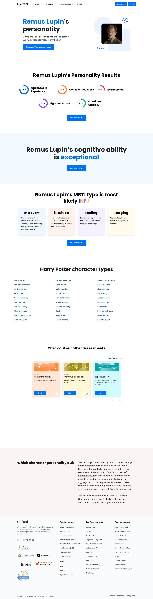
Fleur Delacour (103, 289)
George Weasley (21, 298)
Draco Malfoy (103, 315)
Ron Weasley (19, 280)
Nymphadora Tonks (22, 315)
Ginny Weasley (62, 320)
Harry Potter (54, 39)
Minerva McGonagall (106, 280)
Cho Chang (102, 293)
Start (40, 393)
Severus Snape (103, 285)
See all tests (113, 358)
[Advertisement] (76, 432)
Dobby (58, 311)
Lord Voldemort (20, 289)
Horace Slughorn (63, 298)
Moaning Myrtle (20, 311)
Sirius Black (60, 315)
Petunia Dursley (20, 306)
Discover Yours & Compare (38, 47)
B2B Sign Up (121, 4)
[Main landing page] (23, 4)
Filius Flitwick (61, 293)
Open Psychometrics (120, 489)
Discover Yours (76, 117)
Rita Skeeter (102, 306)
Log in (132, 4)
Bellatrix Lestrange (105, 311)
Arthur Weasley (62, 302)
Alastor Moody (103, 298)
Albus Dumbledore (22, 285)
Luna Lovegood (20, 320)
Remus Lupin (19, 302)
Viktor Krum (19, 293)
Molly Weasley (62, 289)
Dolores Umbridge (63, 306)
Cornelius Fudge (104, 302)
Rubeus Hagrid (103, 320)
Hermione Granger (63, 280)
